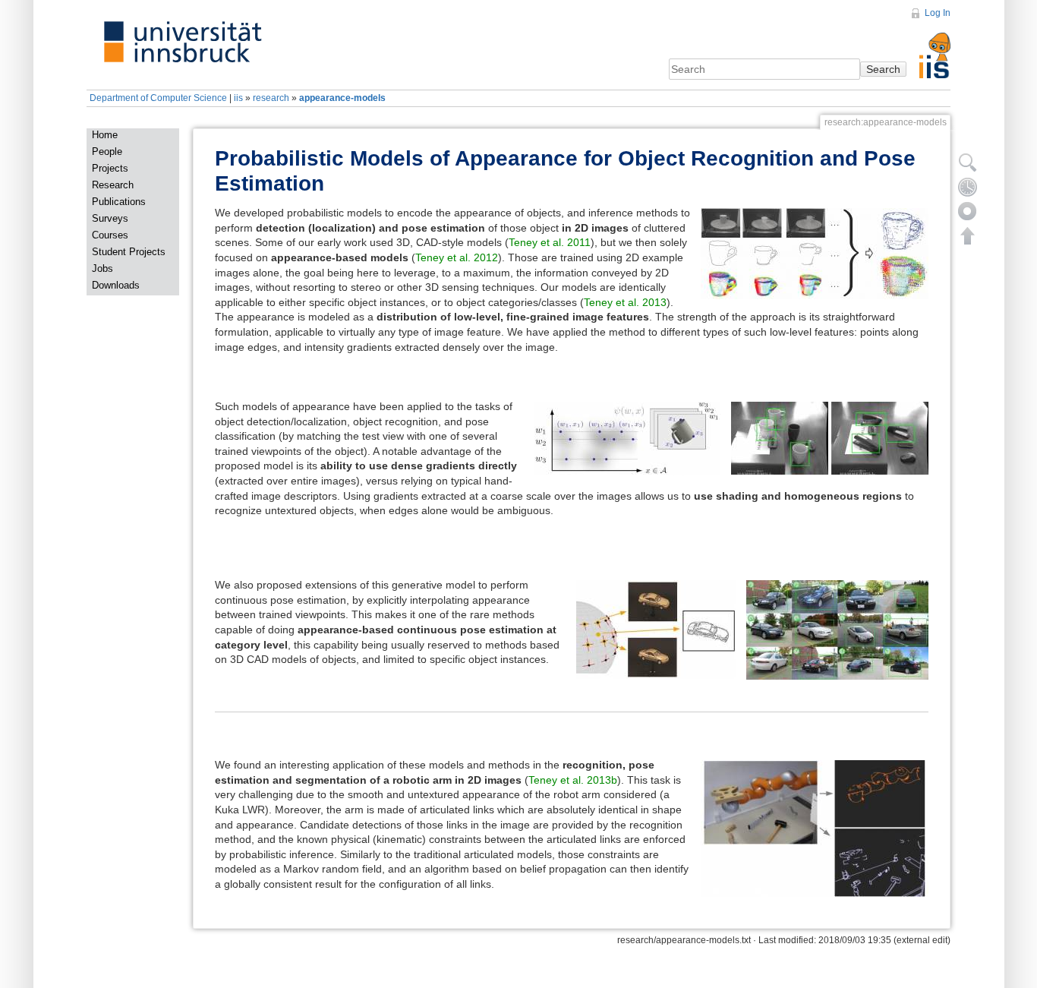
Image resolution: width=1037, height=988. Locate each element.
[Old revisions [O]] (968, 187)
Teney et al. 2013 (625, 302)
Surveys (110, 218)
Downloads (116, 285)
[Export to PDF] (968, 211)
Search (883, 69)
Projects (110, 168)
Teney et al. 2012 (456, 257)
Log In (937, 13)
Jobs (102, 268)
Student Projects (128, 251)
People (107, 151)
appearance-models (342, 98)
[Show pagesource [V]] (968, 162)
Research (113, 185)
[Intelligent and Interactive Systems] (934, 43)
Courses (110, 235)
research (271, 98)
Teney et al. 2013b (572, 780)
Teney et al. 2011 (550, 242)
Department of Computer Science (158, 98)
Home (105, 134)
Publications (119, 201)
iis (238, 98)
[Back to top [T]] (968, 235)
